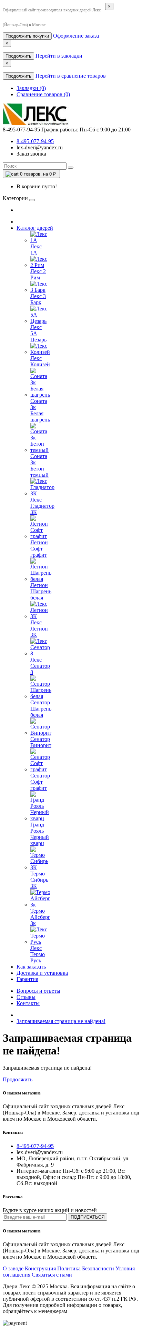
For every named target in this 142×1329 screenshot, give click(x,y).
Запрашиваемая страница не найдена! (61, 1021)
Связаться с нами (52, 1275)
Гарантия (27, 979)
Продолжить (18, 56)
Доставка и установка (42, 973)
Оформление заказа (76, 36)
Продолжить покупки (27, 36)
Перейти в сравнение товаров (71, 76)
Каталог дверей (35, 228)
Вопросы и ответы (38, 991)
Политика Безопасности (85, 1268)
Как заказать (31, 967)
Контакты (28, 1003)
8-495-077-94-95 (35, 141)
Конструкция (40, 1268)
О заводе (13, 1268)
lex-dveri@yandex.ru (40, 147)
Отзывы (26, 997)
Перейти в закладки (59, 56)
